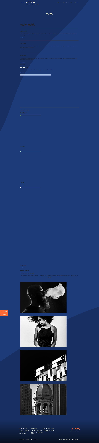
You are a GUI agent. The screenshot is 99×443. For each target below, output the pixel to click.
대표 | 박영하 (34, 428)
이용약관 (60, 439)
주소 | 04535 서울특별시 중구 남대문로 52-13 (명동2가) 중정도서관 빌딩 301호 (24, 432)
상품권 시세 (59, 2)
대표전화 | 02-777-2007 (48, 428)
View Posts (22, 37)
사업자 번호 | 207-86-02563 (36, 430)
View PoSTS (22, 185)
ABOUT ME (22, 62)
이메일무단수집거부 (75, 439)
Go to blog (22, 72)
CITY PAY (30, 2)
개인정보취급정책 (66, 439)
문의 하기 (70, 2)
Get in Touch (22, 49)
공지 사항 (65, 2)
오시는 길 (75, 2)
